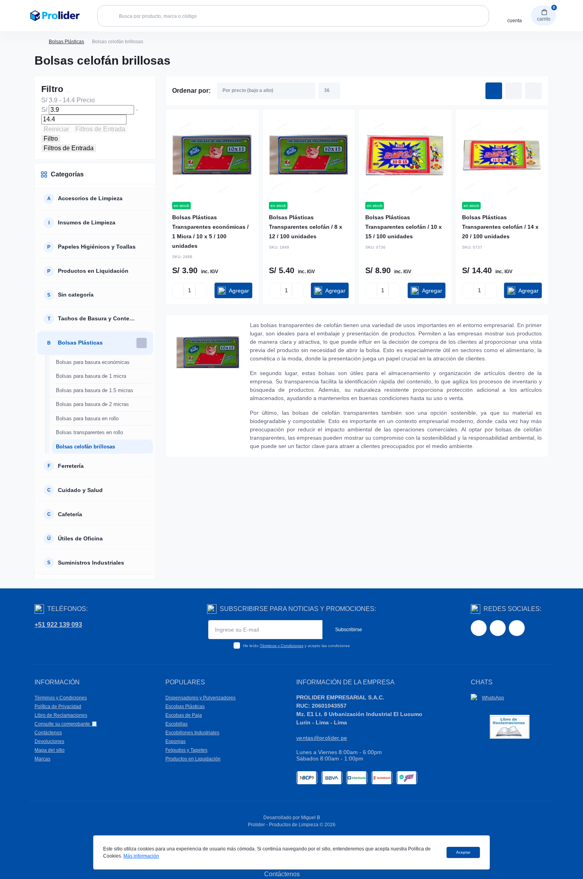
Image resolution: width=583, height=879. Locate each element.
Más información (141, 856)
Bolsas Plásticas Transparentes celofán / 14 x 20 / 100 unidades (500, 226)
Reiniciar (56, 129)
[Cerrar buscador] (503, 28)
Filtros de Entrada (100, 129)
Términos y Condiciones (281, 645)
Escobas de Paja (183, 715)
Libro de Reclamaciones (61, 715)
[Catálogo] (18, 16)
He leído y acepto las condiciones (296, 645)
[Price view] (533, 90)
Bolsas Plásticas (66, 41)
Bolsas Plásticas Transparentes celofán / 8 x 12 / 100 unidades (305, 226)
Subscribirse (348, 629)
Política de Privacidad (58, 706)
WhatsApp (493, 698)
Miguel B (310, 817)
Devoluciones (49, 741)
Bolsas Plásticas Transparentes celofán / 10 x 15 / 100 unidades (403, 226)
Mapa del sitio (50, 750)
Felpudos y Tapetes (186, 750)
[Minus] (178, 290)
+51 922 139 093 (58, 624)
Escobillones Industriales (192, 732)
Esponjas (175, 741)
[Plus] (201, 290)
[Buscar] (108, 16)
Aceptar (463, 852)
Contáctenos (48, 732)
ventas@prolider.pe (321, 738)
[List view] (513, 90)
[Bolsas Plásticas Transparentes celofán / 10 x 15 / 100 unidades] (405, 156)
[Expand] (141, 198)
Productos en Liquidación (193, 759)
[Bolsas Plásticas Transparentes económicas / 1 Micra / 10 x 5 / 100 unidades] (212, 156)
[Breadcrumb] (38, 41)
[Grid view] (493, 90)
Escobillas (176, 724)
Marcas (42, 759)
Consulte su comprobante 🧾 (66, 724)
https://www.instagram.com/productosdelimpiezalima (498, 628)
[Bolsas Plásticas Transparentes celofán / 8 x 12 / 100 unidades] (309, 156)
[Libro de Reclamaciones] (509, 726)
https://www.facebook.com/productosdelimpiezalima (479, 628)
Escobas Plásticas (185, 706)
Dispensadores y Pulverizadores (200, 698)
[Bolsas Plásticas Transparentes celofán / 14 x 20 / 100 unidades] (502, 156)
